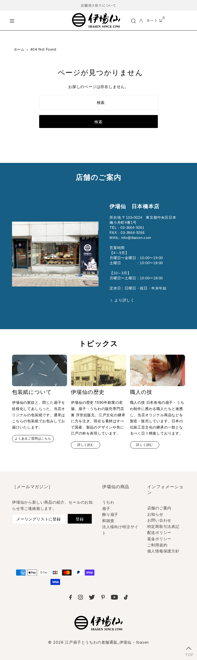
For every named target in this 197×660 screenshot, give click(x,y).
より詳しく (124, 300)
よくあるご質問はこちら (33, 438)
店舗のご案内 (159, 508)
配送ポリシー (159, 532)
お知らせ (155, 514)
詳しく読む (85, 445)
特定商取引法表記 (163, 526)
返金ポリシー (159, 538)
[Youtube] (114, 598)
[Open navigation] (37, 20)
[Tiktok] (126, 598)
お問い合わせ (159, 520)
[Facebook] (70, 598)
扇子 (106, 508)
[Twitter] (92, 598)
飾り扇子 (110, 514)
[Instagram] (80, 598)
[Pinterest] (103, 598)
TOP (188, 653)
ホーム (19, 49)
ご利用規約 (157, 545)
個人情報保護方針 (163, 551)
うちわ (108, 502)
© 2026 (98, 642)
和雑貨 (108, 520)
